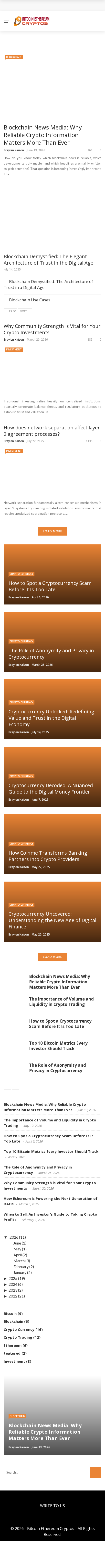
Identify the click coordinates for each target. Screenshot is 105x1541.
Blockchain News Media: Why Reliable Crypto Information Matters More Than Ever (43, 134)
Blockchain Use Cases (29, 300)
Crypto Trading (18, 1337)
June (17, 1243)
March (19, 1260)
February (21, 1266)
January (19, 1272)
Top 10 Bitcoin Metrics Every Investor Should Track (58, 1045)
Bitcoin (10, 1313)
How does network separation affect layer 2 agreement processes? (52, 430)
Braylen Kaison (14, 150)
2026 (14, 1237)
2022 (13, 1296)
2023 (13, 1290)
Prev (12, 311)
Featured (12, 1353)
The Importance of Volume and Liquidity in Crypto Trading (61, 1001)
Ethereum (12, 1345)
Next (23, 311)
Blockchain (13, 57)
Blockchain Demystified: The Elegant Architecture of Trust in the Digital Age (48, 259)
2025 (13, 1278)
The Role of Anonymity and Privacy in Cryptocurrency (57, 1067)
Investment (14, 349)
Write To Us (52, 1505)
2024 (13, 1284)
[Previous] (7, 1087)
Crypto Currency (21, 574)
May (17, 1248)
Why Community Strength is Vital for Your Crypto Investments (52, 329)
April (17, 1254)
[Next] (15, 1087)
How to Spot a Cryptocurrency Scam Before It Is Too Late (60, 1023)
